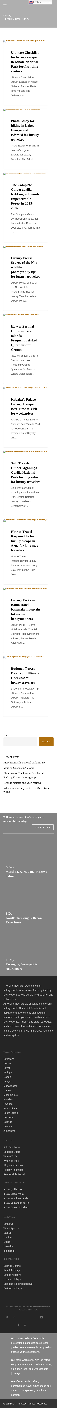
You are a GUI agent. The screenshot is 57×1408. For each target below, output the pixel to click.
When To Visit (11, 1160)
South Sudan (10, 1113)
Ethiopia (7, 1072)
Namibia (8, 1099)
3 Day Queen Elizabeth (16, 1207)
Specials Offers (11, 1151)
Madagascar (10, 1086)
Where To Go (10, 1156)
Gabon (7, 1077)
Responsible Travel (14, 1174)
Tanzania (8, 1117)
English (37, 2)
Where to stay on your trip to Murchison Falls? (26, 790)
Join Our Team (11, 1147)
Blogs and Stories (13, 1165)
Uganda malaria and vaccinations (22, 782)
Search (7, 734)
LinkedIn (8, 1246)
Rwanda (8, 1104)
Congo (7, 1063)
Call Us (7, 1232)
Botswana (8, 1059)
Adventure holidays (20, 250)
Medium (7, 1237)
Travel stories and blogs (23, 45)
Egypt (6, 1068)
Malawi (7, 1090)
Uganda (7, 1122)
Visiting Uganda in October (18, 767)
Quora (6, 1241)
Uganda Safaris (12, 1265)
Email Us (8, 1223)
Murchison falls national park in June (24, 762)
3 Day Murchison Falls (15, 1198)
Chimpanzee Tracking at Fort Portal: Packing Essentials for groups (24, 775)
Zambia (7, 1126)
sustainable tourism (36, 1026)
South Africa (10, 1108)
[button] (5, 5)
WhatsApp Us (11, 1228)
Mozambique (10, 1095)
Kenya (7, 1081)
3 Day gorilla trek (12, 1189)
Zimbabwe (9, 1131)
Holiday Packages (13, 1169)
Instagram (9, 1250)
